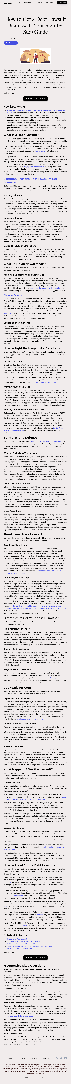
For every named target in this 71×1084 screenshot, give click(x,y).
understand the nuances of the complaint (45, 288)
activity (24, 925)
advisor (39, 915)
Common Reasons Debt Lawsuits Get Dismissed (30, 180)
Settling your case (55, 678)
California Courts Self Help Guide (43, 382)
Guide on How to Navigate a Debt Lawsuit (23, 941)
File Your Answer (13, 294)
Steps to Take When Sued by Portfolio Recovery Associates (30, 946)
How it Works (27, 3)
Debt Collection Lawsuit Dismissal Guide (23, 944)
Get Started (62, 3)
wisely (6, 906)
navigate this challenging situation (20, 1016)
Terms (38, 1078)
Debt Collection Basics (10, 43)
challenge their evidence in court (30, 719)
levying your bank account (34, 167)
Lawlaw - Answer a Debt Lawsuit (19, 949)
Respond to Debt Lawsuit (17, 939)
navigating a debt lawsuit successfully (46, 441)
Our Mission (39, 3)
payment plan (17, 895)
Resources (49, 3)
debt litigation (40, 151)
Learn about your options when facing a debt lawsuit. (46, 608)
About (18, 3)
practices (7, 882)
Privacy (44, 1078)
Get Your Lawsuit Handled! (35, 99)
